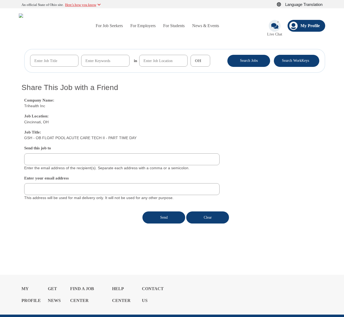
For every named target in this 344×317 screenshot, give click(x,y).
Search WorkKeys (296, 60)
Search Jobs (249, 61)
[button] (281, 4)
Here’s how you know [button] (80, 5)
